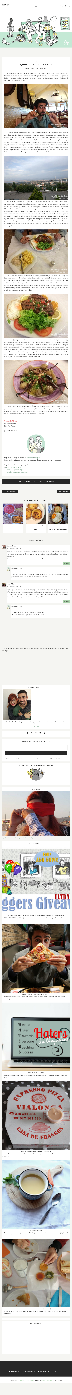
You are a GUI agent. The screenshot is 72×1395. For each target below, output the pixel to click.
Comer (39, 60)
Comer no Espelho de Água (14, 470)
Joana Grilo (10, 584)
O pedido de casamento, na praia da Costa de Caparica (19, 838)
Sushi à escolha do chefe (13, 467)
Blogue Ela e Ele (16, 568)
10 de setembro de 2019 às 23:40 (19, 609)
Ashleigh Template (29, 1380)
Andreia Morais (12, 546)
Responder (66, 563)
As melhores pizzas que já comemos (17, 472)
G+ (34, 481)
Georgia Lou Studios (46, 1380)
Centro (33, 60)
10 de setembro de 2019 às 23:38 (19, 571)
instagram (37, 458)
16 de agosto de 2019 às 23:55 (14, 586)
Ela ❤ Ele (21, 1380)
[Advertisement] (36, 666)
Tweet (20, 481)
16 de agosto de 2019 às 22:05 (14, 548)
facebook (30, 458)
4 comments (50, 481)
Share (28, 481)
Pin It (40, 481)
